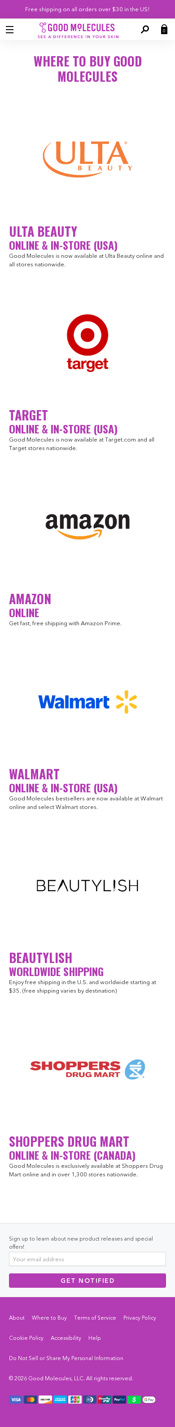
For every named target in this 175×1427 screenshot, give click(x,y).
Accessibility (66, 1337)
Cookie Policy (26, 1337)
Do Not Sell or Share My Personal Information (66, 1358)
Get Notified (87, 1281)
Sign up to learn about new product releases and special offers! (81, 1242)
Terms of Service (95, 1317)
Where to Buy (49, 1317)
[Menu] (11, 29)
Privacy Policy (139, 1317)
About (17, 1317)
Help (94, 1337)
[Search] (144, 29)
